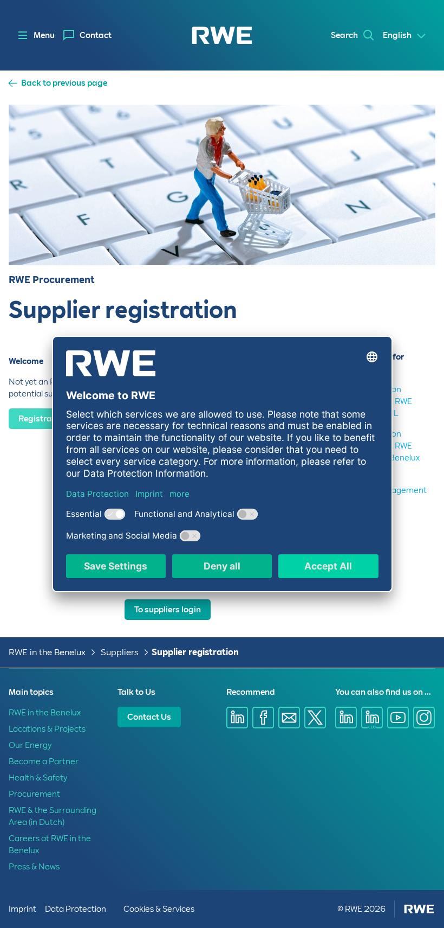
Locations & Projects (47, 729)
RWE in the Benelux (47, 652)
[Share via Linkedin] (237, 717)
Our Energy (30, 745)
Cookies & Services (158, 909)
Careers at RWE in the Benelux (50, 844)
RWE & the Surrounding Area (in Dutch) (52, 816)
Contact (96, 35)
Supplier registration (195, 652)
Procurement (34, 794)
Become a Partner (44, 761)
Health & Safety (38, 778)
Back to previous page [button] (64, 83)
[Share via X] (315, 717)
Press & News (34, 867)
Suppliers (120, 652)
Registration (42, 419)
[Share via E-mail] (289, 717)
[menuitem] (87, 35)
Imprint (22, 909)
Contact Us (149, 717)
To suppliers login (167, 610)
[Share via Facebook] (263, 717)
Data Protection (75, 909)
